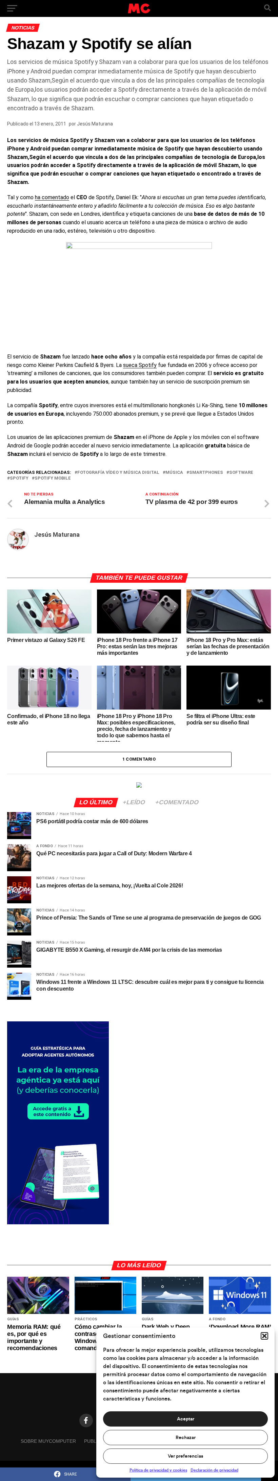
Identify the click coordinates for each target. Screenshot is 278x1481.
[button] (264, 1336)
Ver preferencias (185, 1456)
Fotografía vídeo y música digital (118, 472)
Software (241, 472)
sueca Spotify (140, 365)
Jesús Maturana (95, 123)
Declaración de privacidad (214, 1470)
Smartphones (206, 472)
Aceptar (185, 1419)
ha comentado (52, 197)
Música (174, 472)
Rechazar (186, 1437)
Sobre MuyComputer (48, 1441)
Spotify (19, 478)
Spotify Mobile (53, 478)
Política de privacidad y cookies (158, 1470)
